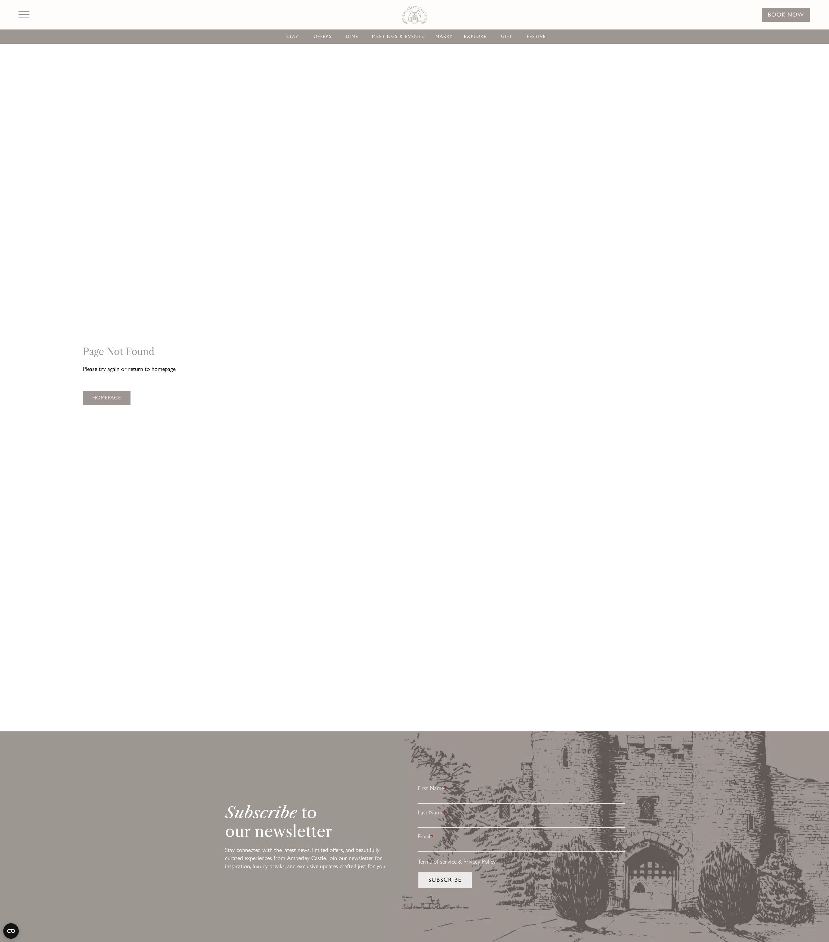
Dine (352, 36)
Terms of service (437, 861)
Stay (293, 36)
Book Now (786, 14)
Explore (475, 36)
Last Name (432, 812)
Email (425, 836)
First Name (432, 788)
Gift (506, 36)
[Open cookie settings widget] (11, 931)
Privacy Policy (479, 861)
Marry (444, 36)
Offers (322, 36)
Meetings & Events (398, 36)
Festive (536, 36)
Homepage (106, 398)
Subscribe (445, 879)
